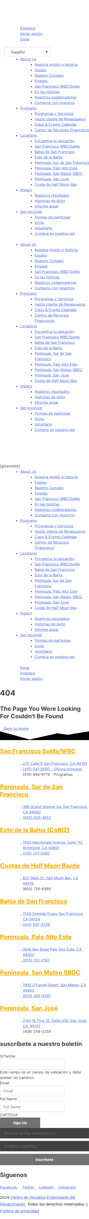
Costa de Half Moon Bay (56, 380)
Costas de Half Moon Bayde (40, 865)
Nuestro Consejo (49, 260)
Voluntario (43, 424)
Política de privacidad (19, 1211)
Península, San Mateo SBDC (59, 369)
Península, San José (52, 375)
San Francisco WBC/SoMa (57, 271)
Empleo (41, 266)
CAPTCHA (9, 1114)
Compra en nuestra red (55, 429)
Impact (26, 190)
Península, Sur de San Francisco (53, 356)
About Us (28, 59)
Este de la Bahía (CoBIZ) (35, 829)
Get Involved (31, 211)
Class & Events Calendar (56, 309)
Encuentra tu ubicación (54, 331)
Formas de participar (53, 413)
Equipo (41, 255)
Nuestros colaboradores (55, 282)
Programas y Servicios (54, 299)
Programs (28, 108)
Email (4, 1083)
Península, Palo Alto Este (56, 364)
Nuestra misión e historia (56, 250)
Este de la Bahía (48, 348)
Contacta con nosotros (55, 288)
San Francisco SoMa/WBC (38, 751)
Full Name (8, 1099)
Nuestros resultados (52, 391)
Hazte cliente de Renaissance (60, 304)
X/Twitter (8, 1056)
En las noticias (47, 277)
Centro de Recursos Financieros (52, 318)
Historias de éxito (50, 397)
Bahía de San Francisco (55, 342)
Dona (39, 418)
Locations (28, 135)
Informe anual (46, 402)
